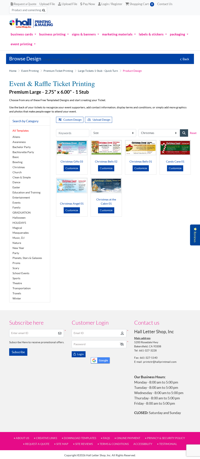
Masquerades (20, 232)
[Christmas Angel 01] (71, 185)
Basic (15, 157)
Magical (17, 227)
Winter (16, 298)
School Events (20, 273)
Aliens (16, 136)
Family (16, 207)
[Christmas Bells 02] (106, 147)
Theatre (17, 283)
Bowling (17, 162)
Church (17, 172)
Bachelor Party (21, 147)
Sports (16, 278)
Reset (193, 133)
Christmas (18, 167)
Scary (15, 268)
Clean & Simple (21, 177)
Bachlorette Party (23, 152)
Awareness (19, 142)
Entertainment (21, 197)
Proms (16, 263)
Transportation (21, 288)
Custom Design (72, 119)
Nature (16, 242)
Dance (16, 182)
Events (16, 202)
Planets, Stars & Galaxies (27, 258)
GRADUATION (21, 212)
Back (186, 59)
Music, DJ (18, 237)
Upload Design (101, 119)
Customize (71, 168)
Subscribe (18, 352)
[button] (121, 344)
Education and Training (26, 192)
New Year (18, 248)
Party (15, 253)
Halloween (19, 217)
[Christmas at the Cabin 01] (106, 185)
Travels (16, 293)
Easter (16, 187)
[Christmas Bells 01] (140, 147)
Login (80, 354)
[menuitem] (23, 34)
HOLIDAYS (19, 222)
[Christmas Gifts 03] (71, 147)
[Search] (184, 133)
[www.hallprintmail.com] (31, 23)
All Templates (20, 130)
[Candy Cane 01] (175, 147)
